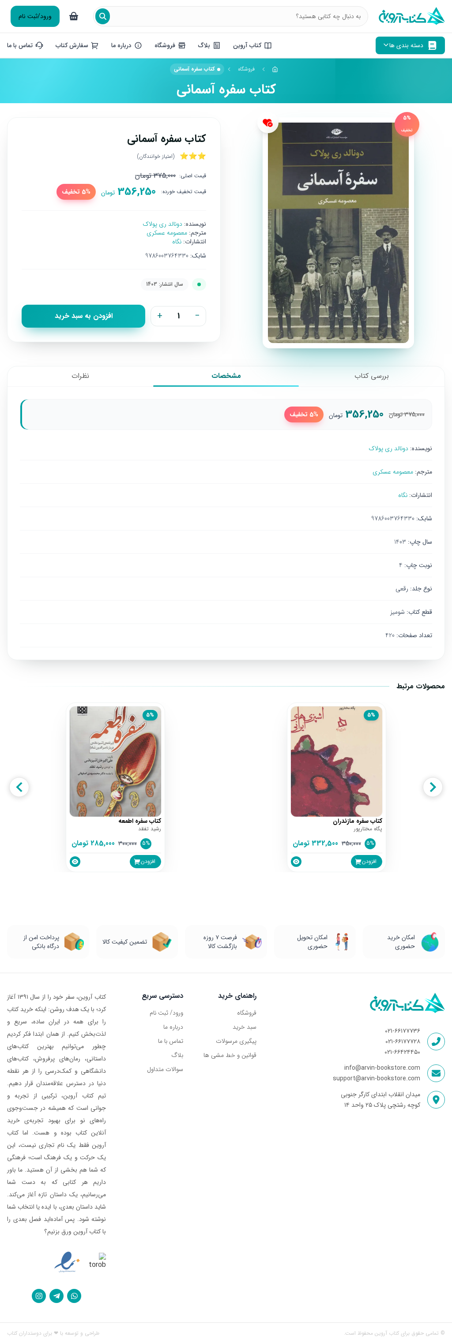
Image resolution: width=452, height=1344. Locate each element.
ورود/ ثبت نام (166, 1012)
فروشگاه (246, 69)
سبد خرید (244, 1027)
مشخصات (226, 375)
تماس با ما (170, 1041)
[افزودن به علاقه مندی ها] (268, 122)
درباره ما (173, 1027)
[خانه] (275, 69)
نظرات (80, 375)
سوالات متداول (165, 1069)
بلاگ (177, 1055)
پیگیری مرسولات (236, 1041)
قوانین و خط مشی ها (229, 1055)
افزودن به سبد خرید (84, 315)
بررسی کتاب (371, 375)
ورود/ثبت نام (35, 16)
